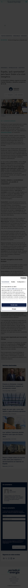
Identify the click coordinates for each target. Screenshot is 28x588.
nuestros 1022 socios (12, 288)
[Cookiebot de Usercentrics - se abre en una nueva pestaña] (20, 278)
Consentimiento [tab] (5, 281)
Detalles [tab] (13, 281)
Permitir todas (14, 305)
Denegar (14, 309)
